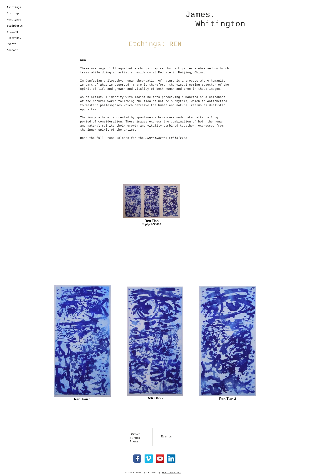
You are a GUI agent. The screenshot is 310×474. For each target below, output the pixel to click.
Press (132, 441)
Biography (14, 38)
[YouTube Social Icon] (160, 458)
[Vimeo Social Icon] (149, 458)
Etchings (13, 13)
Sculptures (15, 25)
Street (133, 438)
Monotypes (14, 19)
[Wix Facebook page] (137, 458)
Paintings (14, 7)
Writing (12, 32)
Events (11, 44)
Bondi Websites (171, 473)
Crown (135, 434)
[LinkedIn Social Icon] (171, 458)
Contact (12, 50)
